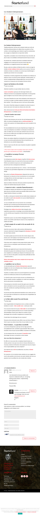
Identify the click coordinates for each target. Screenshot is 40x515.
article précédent (27, 121)
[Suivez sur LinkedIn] (24, 476)
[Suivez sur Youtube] (27, 476)
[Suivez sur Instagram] (22, 476)
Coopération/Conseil (26, 456)
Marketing (6, 476)
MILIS (10, 370)
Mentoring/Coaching (26, 458)
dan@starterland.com (19, 396)
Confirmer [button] (20, 513)
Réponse (33, 370)
